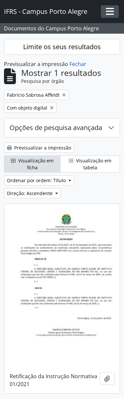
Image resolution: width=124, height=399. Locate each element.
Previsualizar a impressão (42, 148)
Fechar (77, 64)
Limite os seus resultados (62, 46)
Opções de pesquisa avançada (56, 127)
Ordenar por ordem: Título (37, 180)
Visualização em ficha (35, 164)
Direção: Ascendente (30, 193)
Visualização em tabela (93, 164)
